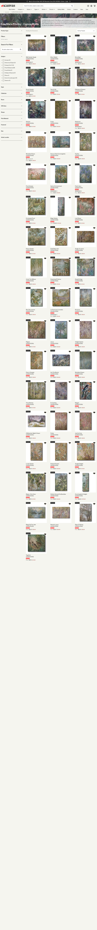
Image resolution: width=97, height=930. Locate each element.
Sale (87, 9)
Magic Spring (53, 218)
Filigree (28, 342)
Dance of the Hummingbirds (57, 154)
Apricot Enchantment (56, 186)
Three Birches (29, 403)
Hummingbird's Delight (81, 494)
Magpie (77, 403)
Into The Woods (54, 372)
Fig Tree (77, 154)
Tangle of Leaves (79, 248)
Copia (52, 121)
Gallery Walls (61, 9)
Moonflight (78, 57)
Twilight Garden (79, 342)
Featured (3, 124)
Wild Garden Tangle (31, 57)
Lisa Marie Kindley (30, 58)
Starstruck (77, 121)
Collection (3, 93)
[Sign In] (91, 5)
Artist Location (5, 137)
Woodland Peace (30, 154)
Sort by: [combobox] (81, 30)
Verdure (28, 121)
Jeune (52, 342)
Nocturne (77, 309)
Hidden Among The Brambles (58, 494)
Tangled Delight (79, 463)
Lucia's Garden (30, 463)
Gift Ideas (3, 106)
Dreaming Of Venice (55, 279)
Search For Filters (7, 44)
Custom (75, 9)
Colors (69, 9)
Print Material (4, 118)
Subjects (20, 9)
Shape (3, 112)
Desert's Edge (78, 279)
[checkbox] (3, 60)
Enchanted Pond (30, 218)
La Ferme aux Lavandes (56, 309)
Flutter (52, 433)
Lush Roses (78, 218)
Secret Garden (30, 89)
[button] (1, 60)
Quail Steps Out (54, 248)
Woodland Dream (79, 372)
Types (35, 9)
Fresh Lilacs (78, 186)
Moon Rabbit (53, 57)
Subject (3, 56)
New (81, 9)
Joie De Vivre (78, 433)
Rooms (51, 9)
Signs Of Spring (79, 524)
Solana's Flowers (54, 463)
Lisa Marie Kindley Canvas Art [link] (17, 11)
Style (2, 87)
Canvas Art (7, 11)
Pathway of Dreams (80, 89)
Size (2, 131)
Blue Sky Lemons (30, 309)
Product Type (4, 30)
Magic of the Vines (31, 494)
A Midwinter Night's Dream (33, 433)
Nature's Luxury (54, 524)
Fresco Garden (30, 248)
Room (2, 99)
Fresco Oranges (30, 372)
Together (28, 555)
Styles (28, 9)
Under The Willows (31, 279)
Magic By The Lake (31, 524)
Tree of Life (53, 89)
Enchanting (53, 403)
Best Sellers (12, 9)
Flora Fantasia (29, 186)
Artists (43, 9)
